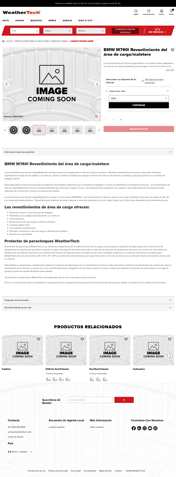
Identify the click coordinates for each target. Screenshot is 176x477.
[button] (148, 12)
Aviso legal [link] (76, 470)
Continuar (139, 105)
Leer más (170, 69)
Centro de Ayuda (15, 436)
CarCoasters (139, 369)
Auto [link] (10, 41)
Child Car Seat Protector (57, 369)
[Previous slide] (4, 130)
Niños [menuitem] (52, 20)
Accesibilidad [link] (90, 470)
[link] (3, 40)
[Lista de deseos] (172, 49)
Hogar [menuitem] (19, 20)
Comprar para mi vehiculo (125, 31)
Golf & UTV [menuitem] (85, 20)
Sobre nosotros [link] (96, 427)
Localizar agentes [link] (57, 427)
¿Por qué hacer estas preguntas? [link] (154, 81)
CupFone (6, 369)
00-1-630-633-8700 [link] (17, 427)
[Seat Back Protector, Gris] (105, 379)
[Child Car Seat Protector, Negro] (49, 379)
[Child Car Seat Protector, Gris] (68, 379)
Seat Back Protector (98, 369)
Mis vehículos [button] (156, 32)
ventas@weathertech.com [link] (19, 431)
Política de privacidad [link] (58, 470)
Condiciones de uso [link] (36, 470)
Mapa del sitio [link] (105, 470)
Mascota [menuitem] (36, 20)
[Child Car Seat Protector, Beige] (61, 379)
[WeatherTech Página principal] (21, 12)
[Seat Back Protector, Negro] (92, 379)
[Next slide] (99, 130)
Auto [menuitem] (6, 20)
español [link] (23, 451)
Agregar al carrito (139, 128)
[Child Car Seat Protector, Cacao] (55, 379)
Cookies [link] (118, 470)
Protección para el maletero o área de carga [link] (41, 41)
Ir (124, 399)
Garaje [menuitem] (67, 20)
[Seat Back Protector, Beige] (99, 379)
